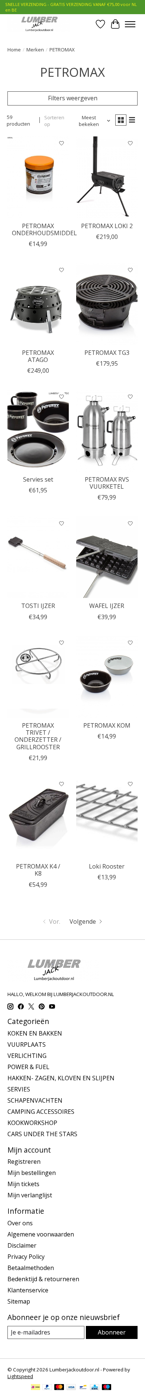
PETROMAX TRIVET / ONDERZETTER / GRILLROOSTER (37, 736)
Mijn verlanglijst (29, 1195)
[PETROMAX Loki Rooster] (107, 817)
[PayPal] (47, 1388)
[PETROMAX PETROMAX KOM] (107, 677)
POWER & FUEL (28, 1067)
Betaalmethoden (30, 1268)
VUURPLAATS (26, 1044)
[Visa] (71, 1388)
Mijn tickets (23, 1184)
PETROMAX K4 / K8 (38, 869)
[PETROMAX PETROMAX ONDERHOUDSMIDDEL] (38, 177)
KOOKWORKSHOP (32, 1123)
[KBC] (94, 1388)
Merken (35, 49)
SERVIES (18, 1089)
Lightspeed (20, 1376)
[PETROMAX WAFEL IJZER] (107, 557)
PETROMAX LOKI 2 (107, 226)
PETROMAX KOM (106, 725)
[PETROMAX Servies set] (38, 430)
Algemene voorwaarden (40, 1234)
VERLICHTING (26, 1056)
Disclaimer (21, 1245)
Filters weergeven (72, 98)
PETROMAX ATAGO (38, 356)
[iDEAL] (35, 1388)
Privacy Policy (26, 1257)
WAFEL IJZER (106, 606)
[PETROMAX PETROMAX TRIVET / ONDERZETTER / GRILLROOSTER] (38, 677)
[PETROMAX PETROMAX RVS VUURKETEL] (107, 430)
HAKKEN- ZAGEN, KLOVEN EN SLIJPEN (61, 1078)
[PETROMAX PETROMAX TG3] (107, 303)
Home (14, 49)
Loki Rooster (107, 866)
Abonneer (112, 1332)
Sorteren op (54, 120)
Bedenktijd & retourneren (43, 1279)
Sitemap (18, 1301)
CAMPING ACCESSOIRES (40, 1111)
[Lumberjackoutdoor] (38, 24)
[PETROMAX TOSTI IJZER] (38, 557)
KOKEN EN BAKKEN (34, 1033)
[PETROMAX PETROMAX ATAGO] (38, 303)
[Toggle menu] (130, 24)
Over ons (20, 1223)
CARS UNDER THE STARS (42, 1134)
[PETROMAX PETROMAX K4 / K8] (38, 817)
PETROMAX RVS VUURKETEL (107, 483)
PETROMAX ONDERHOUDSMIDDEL (44, 229)
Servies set (38, 479)
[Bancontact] (83, 1388)
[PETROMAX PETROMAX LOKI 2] (107, 177)
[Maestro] (107, 1388)
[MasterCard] (59, 1388)
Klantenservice (27, 1290)
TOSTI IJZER (38, 606)
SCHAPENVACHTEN (34, 1100)
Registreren (24, 1161)
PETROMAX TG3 (106, 353)
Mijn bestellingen (31, 1173)
